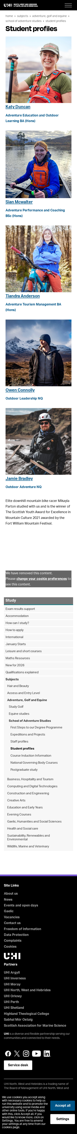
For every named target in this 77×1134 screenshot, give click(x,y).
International (14, 637)
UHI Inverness (15, 978)
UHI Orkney (13, 996)
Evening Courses (19, 814)
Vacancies (12, 917)
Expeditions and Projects (27, 734)
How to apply (15, 630)
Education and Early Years (25, 807)
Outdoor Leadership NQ (24, 398)
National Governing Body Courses (34, 762)
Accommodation (17, 616)
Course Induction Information (30, 755)
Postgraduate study (24, 769)
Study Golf (16, 706)
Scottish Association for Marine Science (35, 1025)
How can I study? (17, 623)
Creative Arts (16, 800)
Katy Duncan (18, 107)
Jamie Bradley (19, 479)
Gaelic (9, 911)
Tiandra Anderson (23, 296)
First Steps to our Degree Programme (36, 727)
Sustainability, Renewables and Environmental (28, 837)
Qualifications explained (22, 672)
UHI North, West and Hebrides (27, 990)
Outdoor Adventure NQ (24, 487)
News (8, 899)
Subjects (22, 16)
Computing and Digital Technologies (32, 786)
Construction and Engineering (28, 793)
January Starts (16, 644)
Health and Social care (22, 828)
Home (9, 16)
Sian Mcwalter (19, 202)
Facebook (8, 1053)
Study (11, 600)
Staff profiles (19, 741)
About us (11, 893)
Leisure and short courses (24, 651)
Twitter (17, 1053)
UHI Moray (12, 984)
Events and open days (21, 905)
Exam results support (20, 609)
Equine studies (19, 713)
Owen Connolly (20, 390)
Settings (62, 1119)
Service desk (18, 1065)
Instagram (26, 1053)
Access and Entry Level (23, 693)
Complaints (13, 940)
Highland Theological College (26, 1013)
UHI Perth (11, 1002)
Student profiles (56, 21)
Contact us (12, 923)
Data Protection (16, 935)
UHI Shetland (14, 1007)
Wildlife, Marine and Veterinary (28, 846)
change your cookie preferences (41, 578)
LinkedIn (47, 1053)
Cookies (10, 946)
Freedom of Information (22, 929)
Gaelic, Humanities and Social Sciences (34, 821)
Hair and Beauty (18, 686)
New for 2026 (15, 665)
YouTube (36, 1053)
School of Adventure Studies (23, 21)
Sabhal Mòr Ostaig (18, 1019)
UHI (6, 1033)
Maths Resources (18, 658)
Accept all (62, 1105)
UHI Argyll (12, 972)
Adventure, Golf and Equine (49, 16)
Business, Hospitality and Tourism (30, 779)
